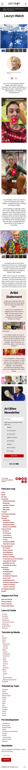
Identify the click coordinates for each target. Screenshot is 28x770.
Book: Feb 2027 (11, 447)
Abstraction (5, 689)
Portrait (4, 713)
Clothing (4, 697)
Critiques (4, 735)
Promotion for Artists (9, 565)
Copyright (4, 733)
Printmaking (5, 681)
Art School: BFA (11, 434)
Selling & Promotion (12, 437)
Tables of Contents (9, 584)
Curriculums (7, 535)
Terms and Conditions (7, 480)
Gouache (5, 673)
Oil (3, 675)
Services (4, 518)
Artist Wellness (8, 552)
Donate (3, 591)
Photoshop (5, 645)
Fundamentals (7, 537)
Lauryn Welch (6, 331)
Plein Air (4, 711)
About (3, 494)
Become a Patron (6, 599)
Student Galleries (6, 626)
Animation (4, 638)
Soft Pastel (5, 667)
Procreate (5, 648)
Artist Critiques (8, 550)
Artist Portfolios (7, 737)
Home (4, 8)
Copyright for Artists (9, 561)
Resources (4, 567)
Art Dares (6, 531)
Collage (4, 640)
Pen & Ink (5, 663)
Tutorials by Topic (8, 544)
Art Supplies (7, 574)
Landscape (5, 709)
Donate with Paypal (7, 606)
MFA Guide (6, 509)
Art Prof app (10, 451)
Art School (4, 499)
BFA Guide (6, 507)
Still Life (4, 715)
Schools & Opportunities (10, 582)
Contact (3, 481)
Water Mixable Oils (7, 677)
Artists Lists (6, 578)
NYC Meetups (10, 441)
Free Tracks (5, 618)
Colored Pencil (6, 653)
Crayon (4, 657)
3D (3, 636)
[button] (14, 435)
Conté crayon (6, 655)
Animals (4, 691)
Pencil (4, 665)
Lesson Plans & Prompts (8, 622)
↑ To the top (4, 478)
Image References (9, 580)
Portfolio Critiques (9, 505)
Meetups (9, 444)
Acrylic (4, 671)
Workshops (5, 628)
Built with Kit (14, 464)
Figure (3, 703)
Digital (3, 642)
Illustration (4, 707)
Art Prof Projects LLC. (12, 767)
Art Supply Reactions (8, 589)
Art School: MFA (11, 430)
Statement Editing (8, 524)
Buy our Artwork (6, 603)
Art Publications (8, 571)
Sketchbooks (5, 624)
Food (3, 705)
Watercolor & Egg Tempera (9, 679)
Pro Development (6, 546)
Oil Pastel (5, 661)
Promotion (4, 741)
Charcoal (5, 651)
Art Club (4, 497)
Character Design (6, 695)
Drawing (4, 649)
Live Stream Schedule (8, 514)
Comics (4, 699)
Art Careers (6, 548)
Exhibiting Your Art (9, 563)
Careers (4, 729)
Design (4, 701)
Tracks (5, 539)
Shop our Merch (6, 601)
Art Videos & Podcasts (10, 576)
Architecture (5, 693)
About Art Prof (10, 8)
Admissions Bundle (9, 501)
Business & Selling (9, 556)
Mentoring (6, 503)
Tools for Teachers (9, 587)
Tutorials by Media (9, 541)
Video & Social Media (9, 527)
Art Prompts (7, 533)
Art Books (6, 569)
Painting (4, 669)
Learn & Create (6, 529)
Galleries (9, 427)
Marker (4, 659)
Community (5, 516)
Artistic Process (8, 554)
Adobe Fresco (6, 644)
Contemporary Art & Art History (13, 559)
